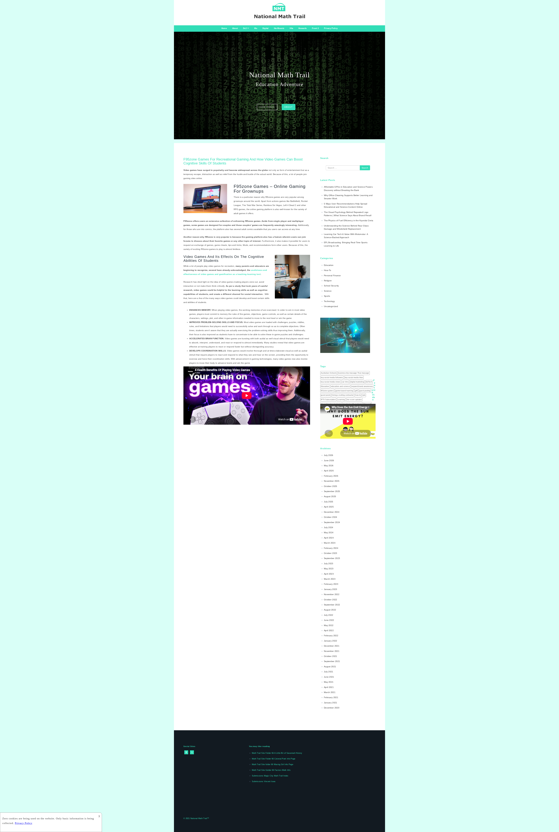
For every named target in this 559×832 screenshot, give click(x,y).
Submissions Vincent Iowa (263, 781)
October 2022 (330, 599)
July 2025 (328, 501)
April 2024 (329, 538)
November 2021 (331, 651)
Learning (341, 400)
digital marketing (357, 382)
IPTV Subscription (328, 400)
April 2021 (329, 687)
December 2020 (331, 708)
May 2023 (328, 568)
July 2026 (328, 455)
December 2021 (331, 646)
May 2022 (328, 625)
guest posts (325, 395)
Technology (329, 301)
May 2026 (328, 465)
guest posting (364, 391)
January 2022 (330, 641)
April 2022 (329, 630)
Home (224, 28)
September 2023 (332, 558)
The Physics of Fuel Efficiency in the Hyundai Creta (348, 220)
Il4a (291, 28)
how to (358, 395)
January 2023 (330, 589)
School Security (331, 286)
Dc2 (245, 28)
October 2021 (330, 656)
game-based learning (344, 391)
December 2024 (331, 512)
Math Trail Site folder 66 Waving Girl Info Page (272, 764)
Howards (302, 28)
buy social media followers (332, 377)
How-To (327, 270)
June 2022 (329, 620)
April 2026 (329, 470)
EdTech (369, 382)
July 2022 (328, 615)
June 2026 (329, 460)
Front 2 (315, 28)
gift (356, 391)
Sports (327, 296)
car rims (345, 382)
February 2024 (331, 548)
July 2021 (328, 671)
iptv (363, 395)
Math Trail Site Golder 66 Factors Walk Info (271, 770)
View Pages (267, 107)
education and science (340, 386)
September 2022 (332, 605)
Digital (265, 28)
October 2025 (330, 486)
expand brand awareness (362, 386)
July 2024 (328, 527)
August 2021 (330, 666)
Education (329, 265)
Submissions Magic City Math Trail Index (270, 776)
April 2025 (329, 507)
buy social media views (330, 382)
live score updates (354, 400)
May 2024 (328, 532)
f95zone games (327, 391)
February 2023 (331, 584)
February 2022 (331, 635)
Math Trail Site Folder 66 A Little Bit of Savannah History (277, 753)
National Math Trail (198, 818)
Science (327, 291)
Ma (255, 28)
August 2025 (330, 496)
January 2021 (330, 702)
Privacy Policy (331, 28)
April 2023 (329, 574)
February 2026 (331, 476)
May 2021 (328, 682)
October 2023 (330, 553)
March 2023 (329, 579)
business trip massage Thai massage (353, 373)
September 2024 (332, 522)
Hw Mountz (279, 28)
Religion (328, 280)
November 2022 (331, 594)
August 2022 (330, 610)
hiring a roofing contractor (342, 395)
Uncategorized (331, 306)
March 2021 (329, 692)
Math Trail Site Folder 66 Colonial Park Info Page (273, 759)
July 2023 (328, 563)
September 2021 (332, 661)
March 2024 (329, 543)
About (235, 28)
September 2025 (332, 491)
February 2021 (331, 697)
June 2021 (329, 677)
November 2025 (331, 481)
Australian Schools (328, 373)
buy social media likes (354, 377)
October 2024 (330, 517)
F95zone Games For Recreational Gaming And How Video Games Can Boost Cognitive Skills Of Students (243, 161)
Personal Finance (332, 275)
